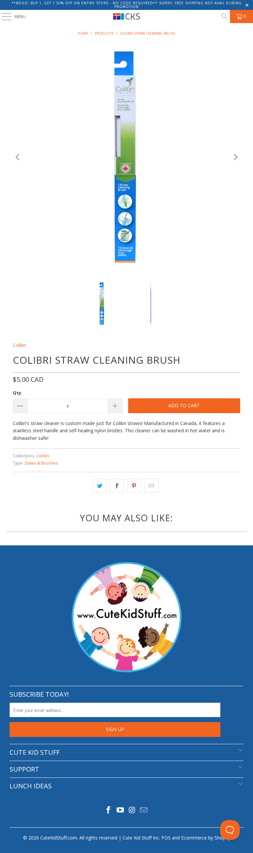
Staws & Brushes (41, 463)
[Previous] (18, 157)
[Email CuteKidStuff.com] (144, 810)
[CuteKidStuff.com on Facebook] (109, 810)
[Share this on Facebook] (117, 486)
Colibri (19, 345)
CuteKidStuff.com (58, 838)
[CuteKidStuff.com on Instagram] (132, 810)
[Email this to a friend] (151, 486)
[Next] (235, 157)
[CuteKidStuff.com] (126, 16)
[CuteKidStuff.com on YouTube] (120, 810)
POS (166, 838)
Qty (17, 393)
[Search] (224, 16)
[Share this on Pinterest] (134, 486)
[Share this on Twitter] (100, 486)
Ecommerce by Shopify (205, 838)
